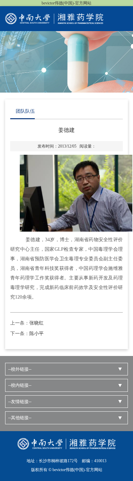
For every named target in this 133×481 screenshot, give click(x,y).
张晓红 (36, 323)
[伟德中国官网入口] (66, 443)
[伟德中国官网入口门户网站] (54, 18)
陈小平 (36, 333)
